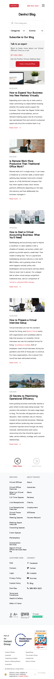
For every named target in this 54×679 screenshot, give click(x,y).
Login (11, 573)
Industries (31, 487)
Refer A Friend (15, 604)
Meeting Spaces (16, 518)
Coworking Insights (11, 658)
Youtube (33, 578)
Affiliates (31, 513)
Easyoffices (29, 652)
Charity (30, 503)
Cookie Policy (15, 583)
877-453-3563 (16, 55)
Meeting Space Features (15, 524)
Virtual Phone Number (15, 513)
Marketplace (14, 538)
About (29, 482)
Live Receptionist (16, 503)
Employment (32, 508)
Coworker (8, 655)
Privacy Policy (15, 578)
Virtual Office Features (15, 488)
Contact (12, 568)
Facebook (34, 563)
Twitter (33, 568)
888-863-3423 (33, 6)
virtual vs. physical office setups (21, 282)
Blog (31, 583)
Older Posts (17, 466)
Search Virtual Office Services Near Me (18, 549)
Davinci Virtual (31, 331)
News (29, 492)
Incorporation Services (14, 544)
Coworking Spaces (17, 528)
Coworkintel (29, 658)
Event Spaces (15, 533)
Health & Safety (16, 598)
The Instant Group (32, 655)
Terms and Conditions (13, 594)
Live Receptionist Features (16, 508)
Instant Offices (10, 652)
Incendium (8, 664)
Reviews (30, 497)
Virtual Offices (15, 482)
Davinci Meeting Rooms (12, 661)
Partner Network (34, 518)
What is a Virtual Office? (16, 493)
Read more (13, 128)
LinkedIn (33, 573)
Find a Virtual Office (27, 64)
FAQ (11, 563)
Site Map (13, 588)
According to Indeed (22, 345)
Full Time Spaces (16, 497)
